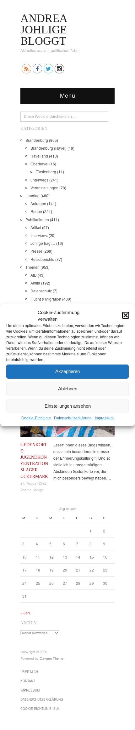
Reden (36, 211)
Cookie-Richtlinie (36, 417)
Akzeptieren (67, 371)
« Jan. (25, 612)
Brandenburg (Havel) (48, 148)
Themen (32, 267)
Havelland (39, 155)
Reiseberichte (42, 259)
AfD (33, 275)
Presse (36, 251)
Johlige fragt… (42, 243)
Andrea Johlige (32, 489)
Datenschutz (41, 290)
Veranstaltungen (44, 187)
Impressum (104, 417)
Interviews (39, 235)
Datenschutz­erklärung (73, 417)
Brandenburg (36, 140)
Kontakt (27, 681)
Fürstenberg (45, 171)
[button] (125, 315)
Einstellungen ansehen (68, 406)
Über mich (29, 672)
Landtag (32, 195)
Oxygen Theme (51, 658)
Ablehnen (67, 388)
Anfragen (38, 203)
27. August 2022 (33, 483)
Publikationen (37, 219)
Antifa (35, 282)
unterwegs (39, 179)
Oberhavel (39, 163)
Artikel (35, 227)
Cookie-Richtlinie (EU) (39, 708)
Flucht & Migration (45, 299)
